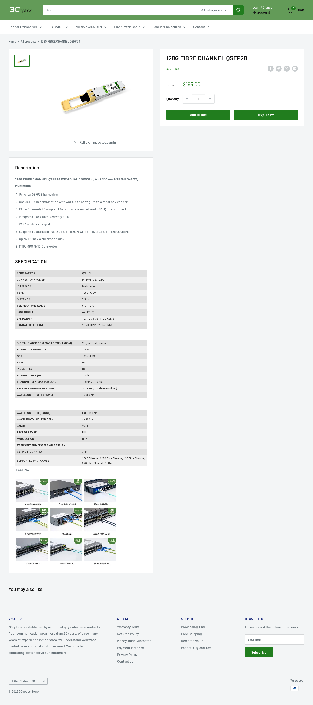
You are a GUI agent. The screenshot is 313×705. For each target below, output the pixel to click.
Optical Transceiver (23, 27)
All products (28, 41)
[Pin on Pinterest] (279, 68)
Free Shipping (191, 634)
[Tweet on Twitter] (287, 68)
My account (261, 12)
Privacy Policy (127, 654)
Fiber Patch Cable (127, 27)
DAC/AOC (56, 27)
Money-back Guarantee (134, 641)
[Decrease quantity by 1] (187, 98)
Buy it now (266, 114)
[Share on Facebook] (271, 68)
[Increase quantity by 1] (209, 98)
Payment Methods (130, 648)
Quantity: (173, 99)
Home (12, 41)
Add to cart (198, 114)
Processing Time (193, 627)
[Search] (238, 10)
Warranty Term (128, 627)
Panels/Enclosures (166, 27)
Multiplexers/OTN (89, 27)
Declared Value (192, 641)
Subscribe (259, 652)
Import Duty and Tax (196, 648)
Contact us (201, 27)
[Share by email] (295, 68)
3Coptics (172, 68)
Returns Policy (128, 634)
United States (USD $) (24, 681)
